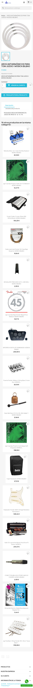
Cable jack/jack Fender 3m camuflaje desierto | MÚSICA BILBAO (16, 250)
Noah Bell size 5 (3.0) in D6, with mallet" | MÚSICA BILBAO (16, 414)
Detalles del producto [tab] (13, 108)
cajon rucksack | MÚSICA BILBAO (16, 479)
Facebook (2, 656)
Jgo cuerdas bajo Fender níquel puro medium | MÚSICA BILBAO (16, 315)
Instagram (7, 656)
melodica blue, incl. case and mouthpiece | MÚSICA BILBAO (16, 151)
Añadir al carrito (16, 85)
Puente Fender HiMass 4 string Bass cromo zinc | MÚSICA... (16, 381)
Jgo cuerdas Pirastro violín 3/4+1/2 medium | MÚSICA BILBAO (16, 184)
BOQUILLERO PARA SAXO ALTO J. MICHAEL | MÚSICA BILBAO (16, 283)
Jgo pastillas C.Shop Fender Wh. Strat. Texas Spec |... (16, 642)
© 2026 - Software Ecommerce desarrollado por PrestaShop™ (16, 685)
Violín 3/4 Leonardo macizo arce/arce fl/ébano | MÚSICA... (16, 543)
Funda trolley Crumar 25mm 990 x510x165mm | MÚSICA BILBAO (16, 217)
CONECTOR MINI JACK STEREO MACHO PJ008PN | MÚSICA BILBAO (16, 576)
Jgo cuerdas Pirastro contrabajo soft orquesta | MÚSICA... (16, 447)
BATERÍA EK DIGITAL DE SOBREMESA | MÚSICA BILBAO (16, 348)
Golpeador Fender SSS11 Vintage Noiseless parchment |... (16, 510)
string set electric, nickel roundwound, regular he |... (16, 609)
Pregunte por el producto (15, 95)
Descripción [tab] (9, 105)
